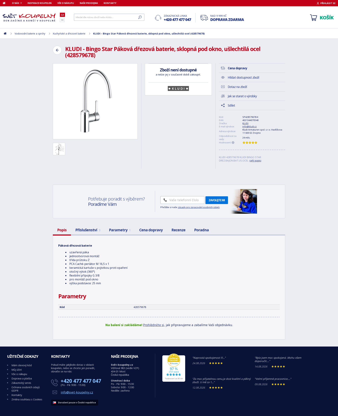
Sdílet (231, 105)
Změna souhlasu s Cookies (26, 399)
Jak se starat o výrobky (242, 96)
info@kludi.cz (249, 126)
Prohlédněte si (153, 325)
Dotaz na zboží (237, 87)
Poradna (201, 229)
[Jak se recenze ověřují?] (233, 142)
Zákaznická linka (177, 18)
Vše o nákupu (65, 3)
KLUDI (245, 123)
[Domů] (6, 3)
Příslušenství (87, 229)
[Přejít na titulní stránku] (29, 17)
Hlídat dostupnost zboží (243, 77)
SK (62, 19)
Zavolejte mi (217, 200)
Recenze (178, 229)
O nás (15, 3)
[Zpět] (57, 50)
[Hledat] (140, 17)
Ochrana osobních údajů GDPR (25, 389)
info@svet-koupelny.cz (77, 392)
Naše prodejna (89, 3)
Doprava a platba (21, 378)
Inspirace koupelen (39, 3)
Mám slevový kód (21, 365)
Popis (62, 229)
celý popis (255, 160)
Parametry (119, 229)
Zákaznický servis (21, 383)
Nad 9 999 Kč (227, 18)
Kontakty (110, 3)
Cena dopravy (151, 229)
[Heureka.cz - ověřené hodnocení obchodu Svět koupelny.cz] (173, 380)
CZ (62, 14)
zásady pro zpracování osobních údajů (199, 207)
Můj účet (16, 369)
